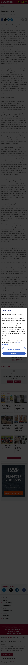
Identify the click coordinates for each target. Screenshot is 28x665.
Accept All (14, 353)
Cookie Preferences (14, 349)
